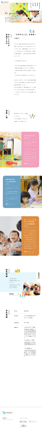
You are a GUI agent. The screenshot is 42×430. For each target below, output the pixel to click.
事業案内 (37, 4)
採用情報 (35, 4)
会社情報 (33, 4)
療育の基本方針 (39, 6)
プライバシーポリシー (24, 418)
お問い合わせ (30, 5)
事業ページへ (27, 163)
